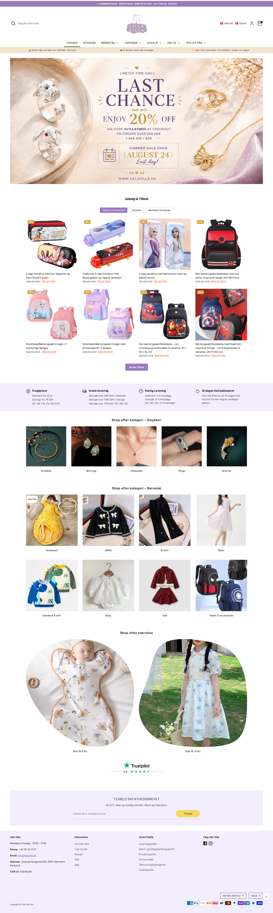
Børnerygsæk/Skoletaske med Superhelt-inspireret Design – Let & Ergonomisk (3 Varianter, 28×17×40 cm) (218, 348)
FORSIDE (72, 42)
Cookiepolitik (146, 869)
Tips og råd (81, 849)
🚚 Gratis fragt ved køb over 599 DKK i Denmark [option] (52, 50)
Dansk (254, 895)
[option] (136, 121)
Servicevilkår (146, 859)
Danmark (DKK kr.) (232, 895)
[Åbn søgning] (13, 23)
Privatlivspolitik (147, 854)
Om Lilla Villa (82, 843)
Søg (77, 864)
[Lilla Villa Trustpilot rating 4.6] (136, 767)
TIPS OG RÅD (194, 42)
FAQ (77, 859)
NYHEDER (89, 42)
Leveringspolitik (148, 843)
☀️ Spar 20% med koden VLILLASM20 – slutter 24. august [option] (220, 50)
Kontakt (79, 854)
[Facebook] (205, 843)
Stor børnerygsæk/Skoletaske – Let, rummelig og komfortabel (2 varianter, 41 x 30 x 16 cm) (162, 348)
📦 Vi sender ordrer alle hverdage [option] (136, 50)
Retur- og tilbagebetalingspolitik (157, 849)
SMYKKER (131, 42)
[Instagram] (210, 843)
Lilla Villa (29, 904)
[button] (233, 23)
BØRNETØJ (108, 42)
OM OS (172, 42)
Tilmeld (188, 813)
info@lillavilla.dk (27, 855)
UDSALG (153, 42)
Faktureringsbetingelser (152, 864)
